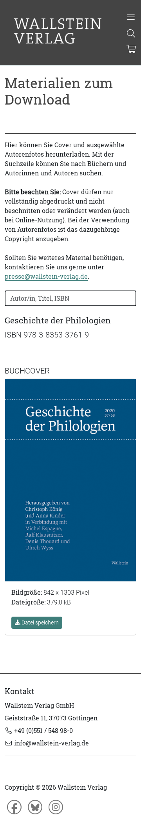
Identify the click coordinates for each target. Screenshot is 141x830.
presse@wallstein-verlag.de (46, 276)
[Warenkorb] (131, 50)
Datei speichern (39, 622)
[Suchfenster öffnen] (131, 34)
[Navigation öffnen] (131, 17)
